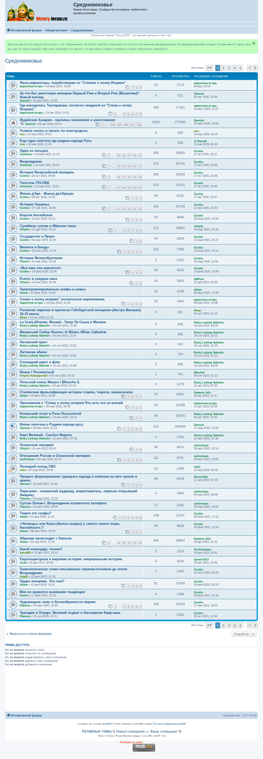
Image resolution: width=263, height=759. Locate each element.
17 (129, 155)
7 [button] (249, 68)
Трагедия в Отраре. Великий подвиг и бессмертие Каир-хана (70, 613)
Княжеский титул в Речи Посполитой (50, 414)
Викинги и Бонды (34, 247)
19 (140, 155)
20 (134, 188)
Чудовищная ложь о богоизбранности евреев (58, 602)
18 (134, 155)
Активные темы (97, 731)
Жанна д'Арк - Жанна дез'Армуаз (47, 193)
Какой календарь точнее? (41, 549)
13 (118, 166)
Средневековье (23, 61)
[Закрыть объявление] (253, 43)
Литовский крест (34, 342)
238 (113, 124)
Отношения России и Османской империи (55, 456)
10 (118, 177)
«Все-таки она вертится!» (40, 268)
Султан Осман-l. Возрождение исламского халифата (63, 503)
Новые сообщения (130, 731)
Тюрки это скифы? (35, 513)
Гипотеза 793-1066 (34, 183)
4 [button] (235, 68)
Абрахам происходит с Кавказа (45, 538)
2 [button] (223, 68)
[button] (209, 68)
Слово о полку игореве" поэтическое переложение (62, 299)
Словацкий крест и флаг (40, 362)
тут (169, 35)
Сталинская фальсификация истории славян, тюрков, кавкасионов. (77, 392)
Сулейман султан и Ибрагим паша (48, 226)
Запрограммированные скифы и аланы (53, 289)
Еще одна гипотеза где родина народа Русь (56, 141)
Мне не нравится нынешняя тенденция (52, 592)
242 (139, 124)
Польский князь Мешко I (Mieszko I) (49, 382)
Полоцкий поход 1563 (37, 466)
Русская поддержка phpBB (169, 723)
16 (124, 155)
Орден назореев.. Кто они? (42, 581)
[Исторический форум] (39, 11)
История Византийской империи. (47, 172)
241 (133, 124)
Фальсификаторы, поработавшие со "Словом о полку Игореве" (73, 83)
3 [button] (229, 68)
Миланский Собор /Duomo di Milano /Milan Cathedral (63, 332)
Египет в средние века (38, 279)
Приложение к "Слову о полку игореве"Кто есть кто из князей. (72, 403)
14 (124, 166)
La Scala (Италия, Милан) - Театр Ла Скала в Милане (63, 322)
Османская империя (37, 445)
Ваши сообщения (164, 731)
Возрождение (31, 161)
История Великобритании (41, 258)
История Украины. (35, 204)
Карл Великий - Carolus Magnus (46, 435)
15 (118, 155)
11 (124, 177)
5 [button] (240, 68)
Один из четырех (34, 151)
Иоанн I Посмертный (37, 372)
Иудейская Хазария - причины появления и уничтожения (67, 120)
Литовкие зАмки (33, 352)
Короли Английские (36, 215)
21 (140, 188)
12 (129, 177)
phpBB (106, 723)
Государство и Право (37, 236)
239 (119, 124)
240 (126, 124)
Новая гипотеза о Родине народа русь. (52, 424)
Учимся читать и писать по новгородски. (54, 131)
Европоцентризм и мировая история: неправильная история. (71, 559)
